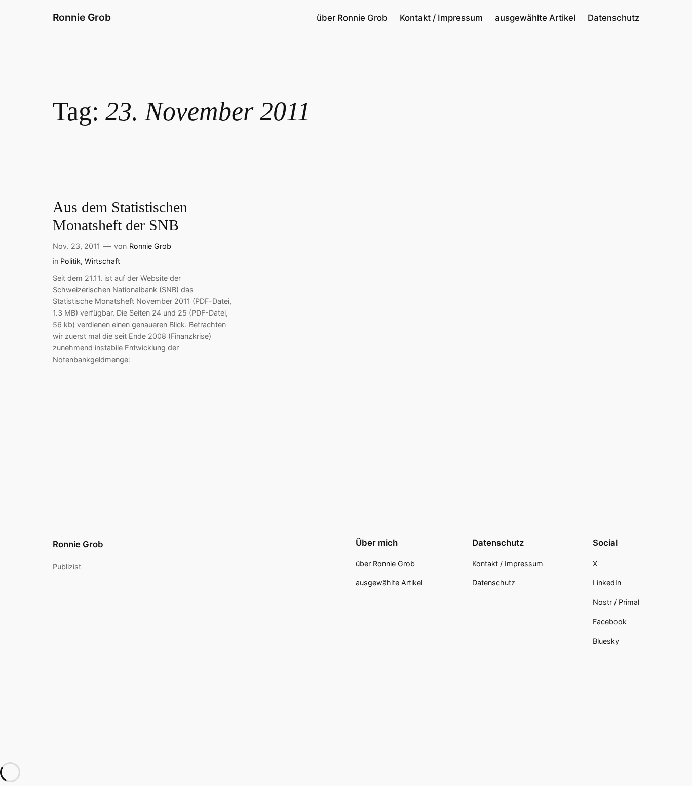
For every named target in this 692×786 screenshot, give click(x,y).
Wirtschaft (102, 261)
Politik (70, 261)
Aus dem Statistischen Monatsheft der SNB (120, 216)
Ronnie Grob (82, 17)
